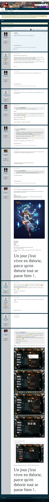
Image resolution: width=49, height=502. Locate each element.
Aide (33, 497)
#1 (44, 32)
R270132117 (5, 58)
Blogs (7, 9)
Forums (2, 9)
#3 (44, 71)
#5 (44, 105)
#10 (44, 282)
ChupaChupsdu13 (6, 95)
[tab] (3, 27)
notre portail (19, 16)
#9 (44, 187)
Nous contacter (39, 497)
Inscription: (5, 41)
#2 (44, 53)
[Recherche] (47, 5)
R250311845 (5, 109)
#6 (44, 126)
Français (3, 497)
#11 (44, 297)
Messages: (5, 43)
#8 (44, 168)
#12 (44, 315)
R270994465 (5, 154)
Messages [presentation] (3, 27)
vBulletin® (43, 500)
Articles (11, 9)
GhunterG (6, 302)
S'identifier (44, 0)
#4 (44, 90)
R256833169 (5, 37)
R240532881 (5, 319)
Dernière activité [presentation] (10, 27)
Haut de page (45, 497)
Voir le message (25, 107)
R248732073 (5, 192)
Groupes (16, 9)
